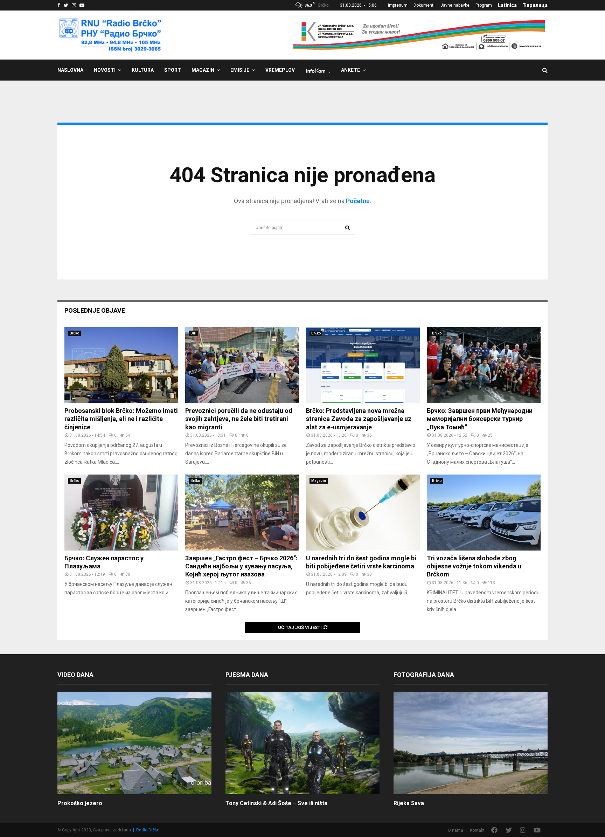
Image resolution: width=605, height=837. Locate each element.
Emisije (239, 70)
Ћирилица (535, 5)
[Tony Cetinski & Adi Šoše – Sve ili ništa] (302, 743)
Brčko (74, 333)
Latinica (507, 5)
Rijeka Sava (409, 803)
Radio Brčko (147, 830)
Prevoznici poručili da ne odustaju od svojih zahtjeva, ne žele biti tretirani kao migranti (238, 419)
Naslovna (70, 70)
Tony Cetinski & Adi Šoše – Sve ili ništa (276, 803)
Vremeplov (280, 70)
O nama (455, 830)
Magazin (203, 70)
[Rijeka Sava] (471, 743)
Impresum (398, 5)
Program (483, 5)
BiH (193, 333)
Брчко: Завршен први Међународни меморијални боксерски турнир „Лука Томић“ (480, 419)
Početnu (358, 201)
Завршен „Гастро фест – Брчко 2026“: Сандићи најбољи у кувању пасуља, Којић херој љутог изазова (241, 566)
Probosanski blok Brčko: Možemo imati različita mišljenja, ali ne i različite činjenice (121, 419)
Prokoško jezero (79, 803)
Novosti (105, 70)
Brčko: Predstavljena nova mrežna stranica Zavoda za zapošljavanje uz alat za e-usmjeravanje (358, 419)
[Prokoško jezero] (134, 743)
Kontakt (477, 830)
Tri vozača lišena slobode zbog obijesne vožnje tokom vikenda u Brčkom (474, 566)
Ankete (350, 70)
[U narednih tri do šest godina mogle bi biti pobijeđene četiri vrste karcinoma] (363, 513)
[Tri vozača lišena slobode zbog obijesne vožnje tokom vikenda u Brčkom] (484, 513)
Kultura (143, 70)
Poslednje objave (94, 310)
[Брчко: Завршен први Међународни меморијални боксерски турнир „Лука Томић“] (484, 365)
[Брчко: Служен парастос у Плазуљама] (121, 513)
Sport (172, 70)
